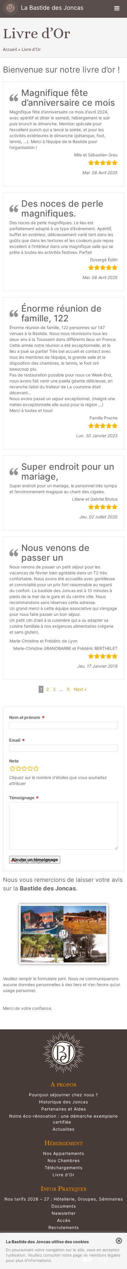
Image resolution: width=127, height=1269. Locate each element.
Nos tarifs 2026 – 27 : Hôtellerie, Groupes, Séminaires (63, 1198)
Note (14, 760)
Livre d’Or (63, 1174)
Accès (63, 1220)
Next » (80, 689)
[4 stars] (30, 769)
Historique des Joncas (63, 1101)
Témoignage (21, 797)
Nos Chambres (64, 1160)
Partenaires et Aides (63, 1108)
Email (14, 740)
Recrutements (63, 1227)
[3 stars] (24, 769)
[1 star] (12, 769)
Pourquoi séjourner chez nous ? (63, 1094)
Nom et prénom (24, 717)
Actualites (63, 1129)
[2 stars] (18, 769)
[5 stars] (36, 769)
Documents (63, 1206)
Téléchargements (63, 1167)
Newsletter (64, 1213)
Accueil (10, 49)
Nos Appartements (63, 1153)
